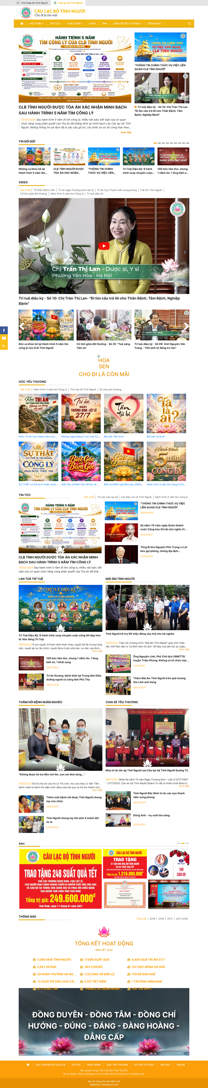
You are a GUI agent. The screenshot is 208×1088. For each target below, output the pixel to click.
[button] (155, 143)
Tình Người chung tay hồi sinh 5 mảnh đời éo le (72, 820)
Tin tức (54, 23)
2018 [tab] (161, 918)
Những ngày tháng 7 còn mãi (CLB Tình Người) (88, 436)
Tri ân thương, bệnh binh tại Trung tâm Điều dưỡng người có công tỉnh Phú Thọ (73, 677)
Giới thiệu (36, 23)
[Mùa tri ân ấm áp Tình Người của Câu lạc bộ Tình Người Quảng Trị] (147, 737)
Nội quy (165, 1064)
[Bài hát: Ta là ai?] (166, 413)
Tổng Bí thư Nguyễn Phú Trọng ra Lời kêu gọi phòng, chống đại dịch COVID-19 (163, 549)
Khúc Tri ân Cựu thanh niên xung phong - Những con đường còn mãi (58, 436)
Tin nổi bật (27, 141)
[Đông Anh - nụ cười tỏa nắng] (118, 819)
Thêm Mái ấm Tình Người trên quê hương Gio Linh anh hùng (159, 680)
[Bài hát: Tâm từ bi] (123, 413)
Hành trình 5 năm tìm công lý (171, 497)
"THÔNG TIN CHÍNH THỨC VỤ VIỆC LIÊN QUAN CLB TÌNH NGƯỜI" (160, 67)
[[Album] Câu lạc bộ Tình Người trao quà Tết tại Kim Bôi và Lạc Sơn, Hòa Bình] (103, 894)
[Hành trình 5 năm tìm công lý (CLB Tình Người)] (166, 461)
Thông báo (154, 23)
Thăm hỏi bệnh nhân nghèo (40, 702)
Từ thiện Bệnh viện (44, 190)
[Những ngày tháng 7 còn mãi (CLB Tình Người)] (81, 413)
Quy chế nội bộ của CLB (50, 1064)
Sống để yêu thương (126, 23)
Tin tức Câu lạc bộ (107, 497)
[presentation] (21, 327)
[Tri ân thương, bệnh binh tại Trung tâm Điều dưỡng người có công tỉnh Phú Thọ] (31, 681)
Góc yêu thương (32, 381)
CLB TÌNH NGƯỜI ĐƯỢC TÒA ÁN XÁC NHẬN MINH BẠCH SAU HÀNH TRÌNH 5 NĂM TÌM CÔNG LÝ (73, 110)
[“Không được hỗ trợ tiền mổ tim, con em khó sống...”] (60, 739)
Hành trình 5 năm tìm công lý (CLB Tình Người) (173, 484)
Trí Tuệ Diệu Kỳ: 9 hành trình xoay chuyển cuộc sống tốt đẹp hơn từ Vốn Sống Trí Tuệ (138, 171)
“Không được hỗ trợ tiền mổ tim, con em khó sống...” (52, 774)
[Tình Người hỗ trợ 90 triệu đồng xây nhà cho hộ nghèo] (147, 607)
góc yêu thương (117, 1064)
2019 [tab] (152, 918)
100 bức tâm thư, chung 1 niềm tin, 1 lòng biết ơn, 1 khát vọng (172, 171)
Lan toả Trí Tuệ (31, 579)
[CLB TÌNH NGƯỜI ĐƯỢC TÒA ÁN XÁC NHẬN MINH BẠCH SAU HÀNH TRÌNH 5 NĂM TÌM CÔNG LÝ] (75, 67)
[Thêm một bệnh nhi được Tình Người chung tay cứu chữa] (31, 803)
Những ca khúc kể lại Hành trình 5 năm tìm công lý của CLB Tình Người (32, 171)
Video (92, 23)
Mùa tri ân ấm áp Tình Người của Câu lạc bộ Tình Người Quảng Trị (147, 770)
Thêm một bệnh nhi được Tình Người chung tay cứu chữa (74, 799)
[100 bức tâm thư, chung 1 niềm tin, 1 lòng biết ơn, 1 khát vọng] (173, 156)
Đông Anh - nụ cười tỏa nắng (151, 815)
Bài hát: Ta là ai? (156, 436)
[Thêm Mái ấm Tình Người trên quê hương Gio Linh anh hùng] (118, 685)
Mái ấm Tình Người (120, 579)
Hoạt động (74, 23)
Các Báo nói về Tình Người (136, 497)
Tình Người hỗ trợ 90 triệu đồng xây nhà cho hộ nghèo (140, 633)
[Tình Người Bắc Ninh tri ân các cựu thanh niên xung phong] (118, 800)
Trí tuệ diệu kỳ (95, 193)
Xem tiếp (126, 132)
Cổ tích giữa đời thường (33, 193)
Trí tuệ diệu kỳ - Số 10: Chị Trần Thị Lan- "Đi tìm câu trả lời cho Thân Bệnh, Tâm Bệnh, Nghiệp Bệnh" (162, 110)
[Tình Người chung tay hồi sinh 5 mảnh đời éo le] (31, 824)
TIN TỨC (25, 495)
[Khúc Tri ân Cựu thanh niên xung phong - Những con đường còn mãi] (38, 413)
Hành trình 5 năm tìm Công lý (67, 193)
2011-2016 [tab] (182, 918)
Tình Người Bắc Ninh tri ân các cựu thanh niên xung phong (159, 795)
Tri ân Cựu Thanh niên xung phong (117, 190)
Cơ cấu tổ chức (144, 1064)
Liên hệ (180, 1064)
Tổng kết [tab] (141, 918)
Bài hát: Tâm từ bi (114, 436)
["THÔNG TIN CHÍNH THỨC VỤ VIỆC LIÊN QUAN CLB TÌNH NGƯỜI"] (161, 46)
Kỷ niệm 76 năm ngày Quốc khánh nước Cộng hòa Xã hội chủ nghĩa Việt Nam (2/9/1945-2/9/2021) (163, 527)
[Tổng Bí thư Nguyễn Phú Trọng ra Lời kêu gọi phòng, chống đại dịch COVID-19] (121, 554)
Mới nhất (25, 190)
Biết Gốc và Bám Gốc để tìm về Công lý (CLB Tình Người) (93, 484)
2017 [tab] (170, 918)
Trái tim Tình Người (151, 190)
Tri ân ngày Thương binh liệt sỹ (76, 190)
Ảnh (104, 23)
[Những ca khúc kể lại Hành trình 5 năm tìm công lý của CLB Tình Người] (35, 156)
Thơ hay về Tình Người (83, 389)
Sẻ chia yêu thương (110, 389)
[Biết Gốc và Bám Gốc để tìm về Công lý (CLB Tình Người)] (81, 461)
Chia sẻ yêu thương (122, 702)
